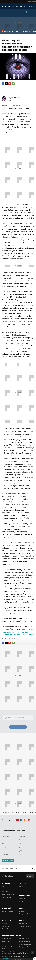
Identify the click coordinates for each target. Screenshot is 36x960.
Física (20, 840)
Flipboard (9, 83)
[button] (13, 97)
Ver (19, 727)
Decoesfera (5, 926)
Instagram (21, 819)
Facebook (3, 83)
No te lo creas (6, 840)
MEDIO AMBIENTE (29, 6)
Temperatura (27, 31)
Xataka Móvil (6, 889)
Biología (4, 843)
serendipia (32, 639)
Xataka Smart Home (8, 894)
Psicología (12, 639)
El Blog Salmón (23, 923)
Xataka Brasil (6, 941)
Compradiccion (6, 929)
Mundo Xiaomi (6, 897)
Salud (20, 843)
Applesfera (5, 892)
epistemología (23, 851)
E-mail (13, 83)
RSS (25, 819)
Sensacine (22, 899)
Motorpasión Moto (24, 914)
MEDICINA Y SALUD (8, 6)
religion (4, 847)
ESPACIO (19, 6)
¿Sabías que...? (6, 836)
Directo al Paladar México (7, 947)
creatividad (22, 639)
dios (20, 854)
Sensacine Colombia (25, 944)
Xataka (4, 886)
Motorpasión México (25, 947)
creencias (5, 854)
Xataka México (6, 938)
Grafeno (18, 812)
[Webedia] (31, 1)
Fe (19, 847)
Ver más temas (8, 861)
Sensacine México (24, 941)
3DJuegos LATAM (24, 938)
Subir (29, 876)
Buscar (33, 868)
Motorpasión (22, 911)
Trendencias (6, 923)
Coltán (25, 812)
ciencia (4, 851)
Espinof (21, 901)
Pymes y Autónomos (25, 926)
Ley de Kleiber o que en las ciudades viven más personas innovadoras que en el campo (18, 632)
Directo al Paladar (7, 911)
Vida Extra (22, 889)
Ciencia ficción (8, 31)
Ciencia (17, 31)
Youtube (17, 819)
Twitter (6, 83)
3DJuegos (21, 886)
